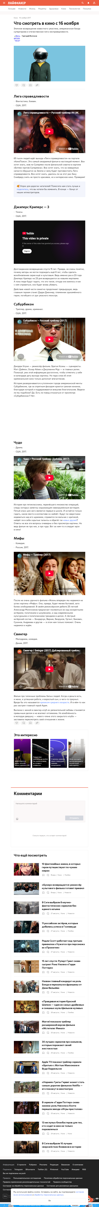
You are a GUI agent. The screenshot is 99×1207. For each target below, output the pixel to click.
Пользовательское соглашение (27, 1178)
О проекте (21, 1164)
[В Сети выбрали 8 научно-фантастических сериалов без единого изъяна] (49, 908)
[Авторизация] (94, 3)
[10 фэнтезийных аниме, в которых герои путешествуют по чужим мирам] (49, 869)
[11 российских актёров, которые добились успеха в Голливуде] (49, 927)
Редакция (54, 1164)
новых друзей (70, 520)
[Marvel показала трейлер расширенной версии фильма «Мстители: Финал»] (49, 1027)
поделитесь (22, 189)
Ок (49, 1200)
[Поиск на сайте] (82, 3)
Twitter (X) (42, 1169)
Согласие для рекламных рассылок (62, 1186)
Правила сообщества (62, 1182)
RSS (84, 1169)
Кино (60, 875)
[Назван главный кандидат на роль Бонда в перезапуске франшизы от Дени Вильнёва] (49, 987)
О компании (78, 1164)
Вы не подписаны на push (14, 1173)
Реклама (43, 1164)
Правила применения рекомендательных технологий (26, 1182)
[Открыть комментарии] (47, 875)
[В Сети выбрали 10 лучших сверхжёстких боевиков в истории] (49, 1147)
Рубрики (33, 1164)
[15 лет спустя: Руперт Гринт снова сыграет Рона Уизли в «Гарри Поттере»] (49, 966)
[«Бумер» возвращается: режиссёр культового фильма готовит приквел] (49, 888)
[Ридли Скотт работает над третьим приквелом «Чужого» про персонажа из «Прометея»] (49, 946)
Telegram (18, 1169)
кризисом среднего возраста (54, 702)
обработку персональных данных (49, 1195)
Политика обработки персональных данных (63, 1178)
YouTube (65, 1169)
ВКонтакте (30, 1169)
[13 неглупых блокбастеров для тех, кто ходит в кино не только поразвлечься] (49, 1128)
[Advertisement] (49, 415)
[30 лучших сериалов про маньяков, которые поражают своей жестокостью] (49, 1047)
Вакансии (65, 1164)
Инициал (75, 1169)
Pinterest (54, 1169)
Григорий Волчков (29, 36)
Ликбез (67, 875)
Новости (68, 893)
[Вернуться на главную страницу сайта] (17, 3)
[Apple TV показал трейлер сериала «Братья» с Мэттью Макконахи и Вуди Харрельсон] (49, 1067)
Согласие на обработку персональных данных (23, 1186)
